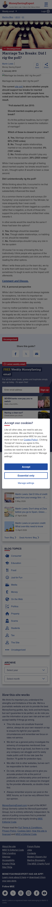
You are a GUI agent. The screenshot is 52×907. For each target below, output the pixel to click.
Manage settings (26, 483)
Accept (26, 467)
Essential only (26, 475)
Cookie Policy (30, 439)
